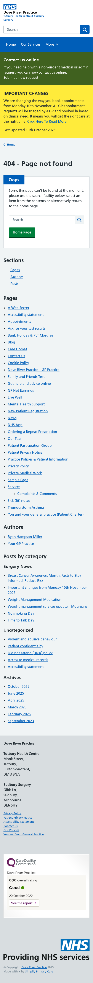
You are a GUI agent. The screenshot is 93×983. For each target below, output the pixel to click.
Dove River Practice (34, 967)
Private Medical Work (25, 473)
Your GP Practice (21, 543)
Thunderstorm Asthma (26, 507)
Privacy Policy (18, 466)
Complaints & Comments (37, 494)
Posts (14, 283)
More (51, 44)
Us (16, 826)
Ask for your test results (26, 328)
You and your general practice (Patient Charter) (45, 514)
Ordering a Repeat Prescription (32, 432)
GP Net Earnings (21, 390)
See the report (21, 903)
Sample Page (18, 480)
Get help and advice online (29, 383)
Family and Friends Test (26, 376)
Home (11, 44)
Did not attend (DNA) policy (30, 653)
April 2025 (16, 700)
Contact (8, 826)
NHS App (15, 425)
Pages (15, 270)
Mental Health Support (26, 404)
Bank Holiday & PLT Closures (30, 335)
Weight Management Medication (35, 599)
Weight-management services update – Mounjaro (47, 606)
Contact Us (16, 356)
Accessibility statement (26, 314)
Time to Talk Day (21, 620)
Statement (27, 821)
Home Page (22, 232)
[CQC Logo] (21, 866)
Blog (11, 342)
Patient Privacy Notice (25, 452)
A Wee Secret (18, 308)
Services (14, 487)
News (12, 418)
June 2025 (16, 693)
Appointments (19, 321)
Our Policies (11, 830)
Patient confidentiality (25, 646)
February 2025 (19, 714)
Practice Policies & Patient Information (38, 459)
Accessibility (11, 821)
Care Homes (17, 349)
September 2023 (21, 721)
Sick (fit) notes (19, 500)
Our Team (15, 438)
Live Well (15, 397)
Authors (16, 277)
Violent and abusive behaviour (32, 639)
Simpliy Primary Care (39, 971)
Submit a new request (20, 77)
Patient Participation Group (30, 445)
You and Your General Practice (23, 834)
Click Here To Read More (47, 121)
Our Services (30, 44)
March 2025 (17, 707)
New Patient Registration (28, 411)
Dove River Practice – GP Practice (33, 370)
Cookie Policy (18, 363)
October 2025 (18, 686)
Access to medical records (28, 660)
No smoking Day (21, 613)
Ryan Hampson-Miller (25, 537)
